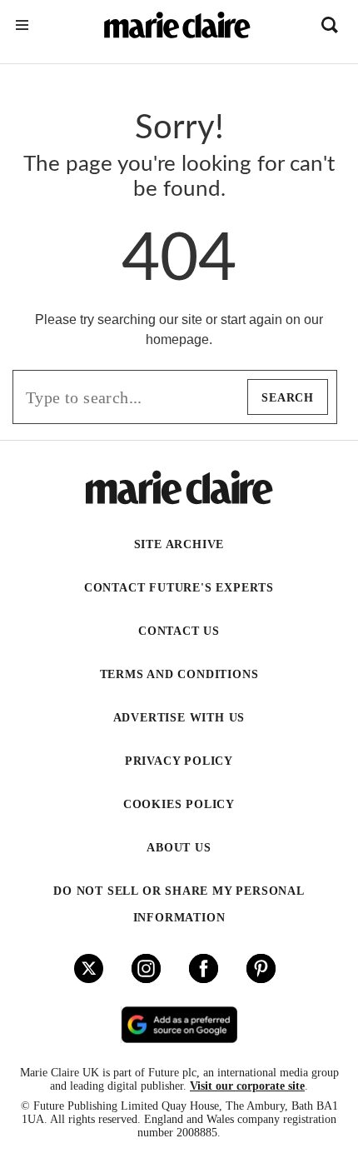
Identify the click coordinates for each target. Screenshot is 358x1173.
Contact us (179, 631)
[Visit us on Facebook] (203, 968)
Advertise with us (179, 717)
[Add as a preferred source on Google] (179, 1024)
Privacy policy (179, 761)
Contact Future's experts (179, 588)
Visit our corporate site (247, 1086)
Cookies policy (179, 804)
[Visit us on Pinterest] (261, 968)
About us (179, 847)
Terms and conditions (179, 674)
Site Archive (179, 544)
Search (287, 398)
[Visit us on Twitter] (88, 968)
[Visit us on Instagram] (146, 968)
